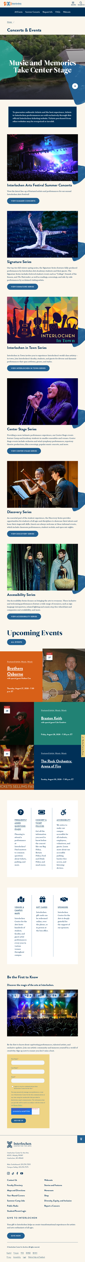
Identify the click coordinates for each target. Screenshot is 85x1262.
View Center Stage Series (24, 451)
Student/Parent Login (16, 1211)
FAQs (57, 12)
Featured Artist (13, 662)
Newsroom (49, 1190)
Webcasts (66, 12)
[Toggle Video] (75, 86)
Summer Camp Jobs (16, 1200)
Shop (46, 1195)
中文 (22, 1253)
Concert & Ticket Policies (41, 823)
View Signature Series (22, 286)
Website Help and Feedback (36, 1257)
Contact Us (12, 1180)
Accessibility (17, 1257)
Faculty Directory (15, 1185)
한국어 (35, 1253)
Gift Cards (41, 907)
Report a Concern (52, 1205)
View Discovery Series (22, 534)
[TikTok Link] (13, 1173)
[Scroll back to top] (81, 1139)
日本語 (28, 1253)
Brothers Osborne (15, 671)
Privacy (9, 1257)
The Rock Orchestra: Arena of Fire (56, 763)
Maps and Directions (16, 1190)
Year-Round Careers (16, 1195)
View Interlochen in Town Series (28, 368)
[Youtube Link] (21, 1173)
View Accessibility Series (24, 616)
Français (16, 1253)
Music (23, 662)
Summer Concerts (32, 12)
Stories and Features (53, 1185)
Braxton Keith (51, 718)
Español (9, 1253)
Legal (24, 1257)
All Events (18, 12)
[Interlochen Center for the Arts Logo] (12, 3)
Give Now (16, 1235)
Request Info (48, 12)
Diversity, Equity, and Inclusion (58, 1200)
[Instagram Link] (8, 1173)
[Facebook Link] (17, 1173)
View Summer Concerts (23, 201)
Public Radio (12, 1205)
